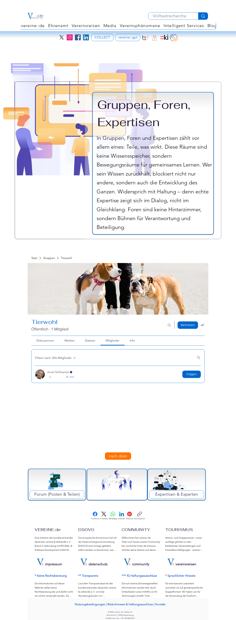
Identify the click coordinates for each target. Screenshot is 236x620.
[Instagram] (70, 37)
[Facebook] (78, 37)
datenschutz (97, 564)
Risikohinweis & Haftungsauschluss (130, 604)
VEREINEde (48, 529)
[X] (62, 37)
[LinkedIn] (86, 37)
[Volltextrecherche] (203, 16)
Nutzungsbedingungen (90, 604)
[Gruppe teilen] (202, 325)
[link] (45, 340)
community (140, 564)
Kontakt (160, 604)
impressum (53, 564)
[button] (140, 25)
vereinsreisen (186, 564)
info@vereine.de (112, 618)
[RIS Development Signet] (154, 37)
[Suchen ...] (169, 325)
